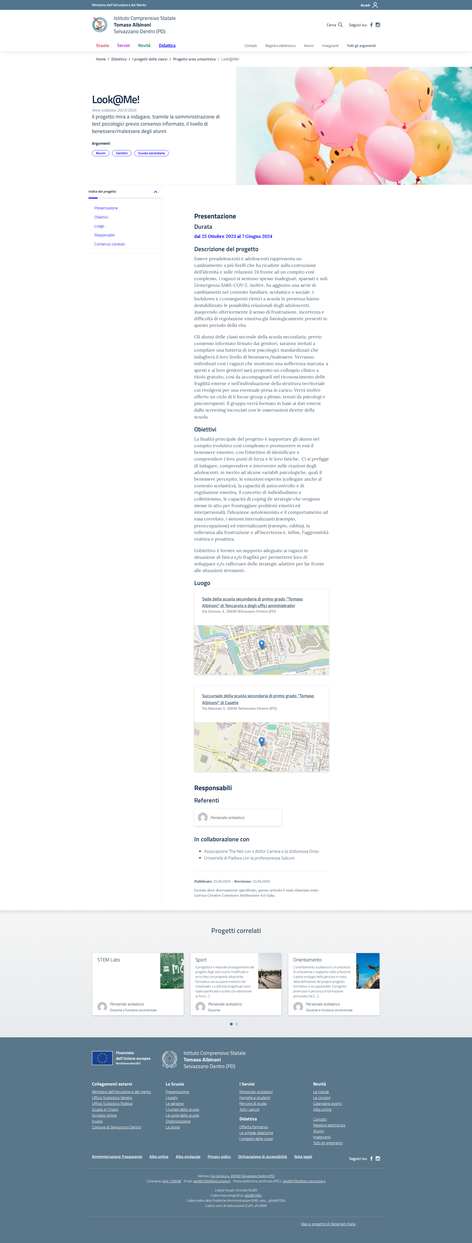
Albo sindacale (188, 1156)
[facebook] (371, 25)
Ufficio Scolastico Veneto (112, 1097)
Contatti (251, 45)
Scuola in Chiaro (105, 1109)
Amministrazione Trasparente (117, 1156)
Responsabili (104, 235)
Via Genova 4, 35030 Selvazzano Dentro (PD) (242, 1175)
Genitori (122, 153)
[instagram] (378, 25)
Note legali (303, 1156)
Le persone (175, 1103)
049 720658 (171, 1181)
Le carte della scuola (182, 1115)
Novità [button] (144, 45)
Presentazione (106, 208)
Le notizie (321, 1092)
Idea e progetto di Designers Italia (328, 1224)
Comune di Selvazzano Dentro (116, 1127)
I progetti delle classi (256, 1139)
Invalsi (97, 1121)
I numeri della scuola (182, 1109)
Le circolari (321, 1097)
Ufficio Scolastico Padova (112, 1103)
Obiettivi (101, 217)
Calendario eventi (327, 1103)
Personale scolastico (256, 1092)
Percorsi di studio (253, 1103)
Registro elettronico (280, 45)
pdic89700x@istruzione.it (211, 1181)
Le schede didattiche (256, 1133)
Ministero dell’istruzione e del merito (121, 1092)
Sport (201, 959)
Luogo (99, 226)
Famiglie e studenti (254, 1097)
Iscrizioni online (104, 1115)
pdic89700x (253, 1195)
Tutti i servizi (249, 1109)
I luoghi (171, 1097)
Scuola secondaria (151, 153)
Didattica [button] (167, 45)
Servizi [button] (123, 45)
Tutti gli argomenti (361, 45)
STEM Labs (108, 959)
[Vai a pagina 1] (231, 1024)
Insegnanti (330, 45)
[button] (125, 192)
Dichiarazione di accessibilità (262, 1156)
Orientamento (307, 959)
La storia (173, 1127)
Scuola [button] (102, 45)
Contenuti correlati (109, 244)
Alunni (309, 45)
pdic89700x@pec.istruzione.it (304, 1181)
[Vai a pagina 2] (236, 1024)
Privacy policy (219, 1156)
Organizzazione (178, 1121)
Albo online (322, 1109)
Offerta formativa (253, 1127)
